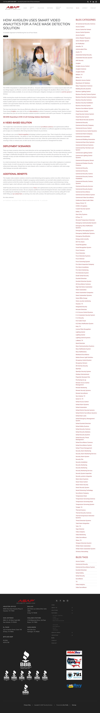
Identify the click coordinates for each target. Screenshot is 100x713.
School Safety (80, 573)
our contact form (17, 194)
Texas (35, 187)
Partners (54, 612)
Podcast (93, 8)
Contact (85, 8)
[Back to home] (13, 8)
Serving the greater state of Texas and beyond (29, 1)
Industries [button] (69, 8)
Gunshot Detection (81, 570)
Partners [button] (50, 8)
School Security (80, 576)
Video (54, 617)
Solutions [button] (41, 8)
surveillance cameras (47, 126)
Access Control (80, 561)
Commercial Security (82, 564)
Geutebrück (56, 626)
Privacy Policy (27, 705)
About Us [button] (32, 8)
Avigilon (13, 111)
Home (25, 8)
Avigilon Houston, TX (34, 200)
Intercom (55, 619)
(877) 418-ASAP (12, 1)
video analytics (33, 111)
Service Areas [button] (58, 8)
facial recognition (24, 134)
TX (76, 581)
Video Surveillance (81, 587)
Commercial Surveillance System (85, 567)
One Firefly (65, 705)
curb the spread (66, 92)
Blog (77, 8)
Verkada (55, 629)
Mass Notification (58, 620)
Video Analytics (80, 584)
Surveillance (79, 578)
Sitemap (74, 705)
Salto (54, 628)
